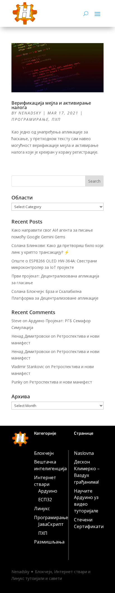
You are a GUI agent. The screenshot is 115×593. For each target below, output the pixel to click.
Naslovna (84, 453)
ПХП (56, 119)
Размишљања (49, 542)
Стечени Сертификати (89, 523)
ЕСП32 (45, 499)
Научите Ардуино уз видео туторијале (86, 501)
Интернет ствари (45, 480)
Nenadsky (29, 113)
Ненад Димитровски (30, 336)
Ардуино (47, 491)
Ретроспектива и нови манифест (60, 382)
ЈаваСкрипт (51, 524)
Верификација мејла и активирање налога (51, 105)
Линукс (42, 508)
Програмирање (30, 119)
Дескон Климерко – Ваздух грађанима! (87, 472)
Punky (16, 382)
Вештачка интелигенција (50, 465)
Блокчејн (44, 453)
